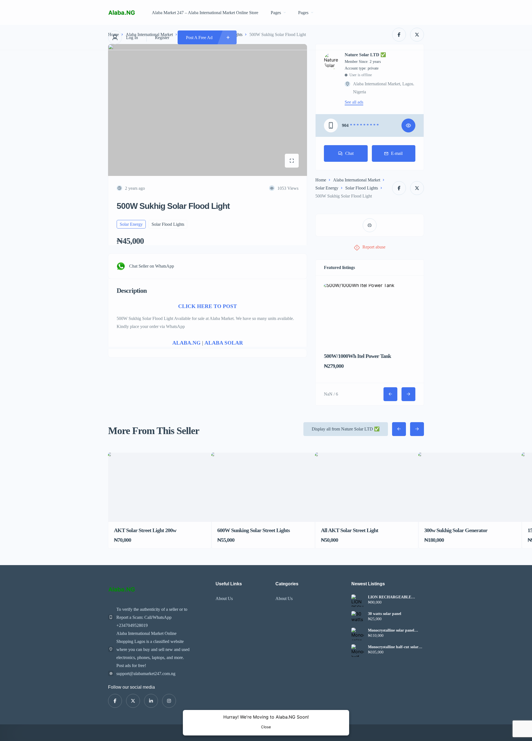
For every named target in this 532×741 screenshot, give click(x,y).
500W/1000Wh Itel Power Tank (357, 356)
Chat (349, 153)
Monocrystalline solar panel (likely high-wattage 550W (391, 630)
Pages (276, 12)
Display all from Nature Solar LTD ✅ (346, 429)
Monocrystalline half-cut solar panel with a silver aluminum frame (393, 647)
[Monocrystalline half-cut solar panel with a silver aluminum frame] (357, 650)
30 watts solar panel (384, 614)
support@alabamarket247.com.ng (145, 673)
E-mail (397, 153)
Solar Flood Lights (361, 188)
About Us (224, 598)
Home (320, 180)
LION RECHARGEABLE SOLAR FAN (389, 597)
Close (266, 727)
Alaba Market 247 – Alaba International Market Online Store (205, 12)
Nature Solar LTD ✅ (365, 55)
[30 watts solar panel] (357, 617)
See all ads (354, 102)
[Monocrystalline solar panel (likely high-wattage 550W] (357, 634)
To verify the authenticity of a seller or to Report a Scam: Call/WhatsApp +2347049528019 (151, 617)
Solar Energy (326, 188)
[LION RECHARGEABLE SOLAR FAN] (357, 600)
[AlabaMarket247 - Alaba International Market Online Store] (121, 12)
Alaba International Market (356, 180)
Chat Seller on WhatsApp (151, 266)
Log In (132, 37)
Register (162, 37)
